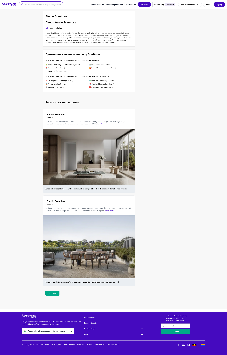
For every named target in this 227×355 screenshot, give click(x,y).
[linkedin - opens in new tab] (183, 344)
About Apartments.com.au (74, 344)
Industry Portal (113, 344)
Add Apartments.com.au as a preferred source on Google (50, 331)
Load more (52, 293)
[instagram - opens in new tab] (188, 344)
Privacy (89, 344)
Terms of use (100, 344)
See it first (144, 4)
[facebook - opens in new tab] (178, 344)
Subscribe (175, 331)
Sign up (219, 4)
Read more (105, 124)
